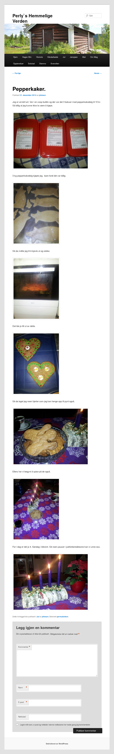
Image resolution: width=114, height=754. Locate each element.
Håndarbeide (52, 57)
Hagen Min (26, 57)
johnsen (42, 95)
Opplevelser (18, 63)
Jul (64, 57)
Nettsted (22, 716)
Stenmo (42, 63)
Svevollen (55, 63)
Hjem (15, 57)
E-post (22, 702)
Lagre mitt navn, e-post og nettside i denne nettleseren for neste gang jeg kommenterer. (55, 724)
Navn (22, 687)
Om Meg (94, 57)
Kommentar (24, 647)
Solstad (31, 63)
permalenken (62, 616)
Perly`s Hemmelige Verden (32, 18)
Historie (39, 57)
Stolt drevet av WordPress (57, 743)
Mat (84, 57)
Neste (98, 73)
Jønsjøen (74, 57)
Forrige (16, 73)
